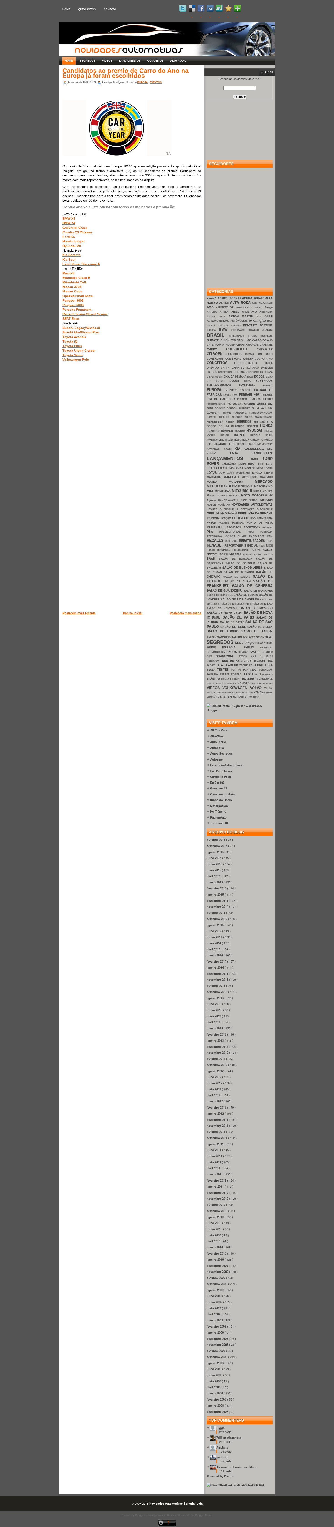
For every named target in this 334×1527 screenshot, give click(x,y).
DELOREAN (256, 372)
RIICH (269, 545)
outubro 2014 (216, 912)
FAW (235, 394)
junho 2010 (215, 1229)
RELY (270, 540)
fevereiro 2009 (217, 1326)
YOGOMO (212, 697)
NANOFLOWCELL (229, 500)
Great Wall (260, 408)
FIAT (258, 394)
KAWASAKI (215, 449)
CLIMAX (251, 354)
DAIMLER (267, 368)
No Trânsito (218, 811)
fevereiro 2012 (217, 1107)
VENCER (231, 683)
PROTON (267, 527)
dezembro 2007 (218, 1411)
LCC (262, 464)
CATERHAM (214, 345)
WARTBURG (214, 692)
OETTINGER (249, 509)
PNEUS (213, 522)
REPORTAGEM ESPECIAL (242, 545)
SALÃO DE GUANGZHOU (225, 590)
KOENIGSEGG (255, 448)
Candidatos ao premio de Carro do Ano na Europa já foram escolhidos (125, 73)
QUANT (243, 536)
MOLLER (268, 491)
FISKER (243, 399)
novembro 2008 (218, 1344)
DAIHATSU (253, 367)
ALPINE (224, 303)
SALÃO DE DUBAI (239, 581)
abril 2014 (214, 949)
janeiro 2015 (216, 894)
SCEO (252, 637)
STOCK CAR (250, 656)
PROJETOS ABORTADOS (244, 527)
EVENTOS (156, 82)
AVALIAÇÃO (258, 320)
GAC (241, 404)
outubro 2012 (216, 1058)
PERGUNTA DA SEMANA (255, 513)
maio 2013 (214, 1016)
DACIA (268, 363)
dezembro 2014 (218, 900)
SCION (260, 637)
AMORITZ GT (225, 307)
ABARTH (223, 298)
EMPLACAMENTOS (223, 385)
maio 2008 (214, 1381)
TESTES (224, 669)
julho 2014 (214, 931)
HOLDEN (253, 426)
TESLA (212, 670)
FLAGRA (256, 399)
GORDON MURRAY (239, 408)
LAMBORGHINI (262, 453)
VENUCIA (256, 683)
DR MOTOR (218, 381)
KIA (239, 448)
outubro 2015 (216, 839)
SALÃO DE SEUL (233, 627)
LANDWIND (230, 464)
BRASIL (218, 335)
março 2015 (215, 882)
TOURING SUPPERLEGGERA (225, 674)
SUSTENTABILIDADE (238, 660)
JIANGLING (255, 444)
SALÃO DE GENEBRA (252, 585)
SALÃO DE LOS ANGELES (240, 599)
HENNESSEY (216, 421)
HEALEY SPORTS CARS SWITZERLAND (246, 417)
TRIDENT (226, 678)
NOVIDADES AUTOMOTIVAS (252, 504)
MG (270, 486)
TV (257, 678)
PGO (253, 518)
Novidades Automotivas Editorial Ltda (176, 1503)
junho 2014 (215, 937)
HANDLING (241, 412)
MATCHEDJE (251, 477)
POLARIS (225, 522)
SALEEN (212, 637)
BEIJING (237, 325)
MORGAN (223, 495)
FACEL (227, 394)
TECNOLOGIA (263, 665)
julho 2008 (214, 1369)
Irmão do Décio (221, 800)
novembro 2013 (218, 979)
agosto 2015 (215, 852)
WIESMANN (229, 692)
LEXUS (212, 468)
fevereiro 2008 (217, 1399)
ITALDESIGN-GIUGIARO (249, 440)
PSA (213, 531)
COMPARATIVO (264, 358)
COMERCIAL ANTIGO (240, 358)
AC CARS (235, 298)
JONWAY (267, 444)
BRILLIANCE (238, 336)
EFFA (250, 381)
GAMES (250, 403)
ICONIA (213, 435)
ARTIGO (213, 316)
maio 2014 (214, 943)
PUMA (253, 531)
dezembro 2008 (218, 1338)
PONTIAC (239, 522)
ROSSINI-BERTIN (231, 554)
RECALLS (216, 540)
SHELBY (252, 647)
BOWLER (255, 330)
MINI (211, 491)
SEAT (269, 637)
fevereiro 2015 (217, 888)
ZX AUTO (254, 697)
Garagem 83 (218, 788)
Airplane (222, 1447)
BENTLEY (251, 325)
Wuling (249, 692)
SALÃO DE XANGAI (257, 631)
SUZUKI (261, 660)
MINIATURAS (223, 491)
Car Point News (221, 771)
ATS (260, 316)
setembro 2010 (217, 1211)
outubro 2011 (216, 1131)
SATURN (236, 637)
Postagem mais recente (78, 613)
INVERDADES (216, 440)
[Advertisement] (145, 639)
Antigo (268, 307)
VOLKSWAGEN (236, 687)
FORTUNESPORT (217, 404)
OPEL (211, 513)
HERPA (231, 421)
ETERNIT (267, 385)
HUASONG (214, 431)
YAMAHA (260, 692)
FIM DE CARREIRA (222, 399)
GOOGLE (221, 408)
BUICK (225, 340)
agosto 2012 (215, 1071)
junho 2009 (215, 1302)
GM (270, 403)
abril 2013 (214, 1022)
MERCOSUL (246, 486)
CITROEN (216, 353)
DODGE (260, 376)
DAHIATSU (239, 368)
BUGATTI (213, 340)
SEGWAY (260, 643)
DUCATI (236, 381)
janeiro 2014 (216, 967)
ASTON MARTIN (242, 316)
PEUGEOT (241, 517)
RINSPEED (224, 550)
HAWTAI (213, 417)
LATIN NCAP (248, 464)
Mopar (212, 495)
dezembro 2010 (218, 1192)
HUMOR (241, 431)
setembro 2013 (217, 992)
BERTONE (266, 325)
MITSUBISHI (242, 490)
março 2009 (215, 1320)
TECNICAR (246, 665)
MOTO (246, 495)
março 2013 (215, 1028)
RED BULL (232, 540)
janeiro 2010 (216, 1259)
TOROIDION (266, 669)
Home (66, 9)
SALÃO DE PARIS (239, 617)
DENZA (268, 372)
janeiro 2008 (216, 1405)
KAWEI (229, 449)
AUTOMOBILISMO (218, 321)
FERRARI (246, 394)
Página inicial (132, 613)
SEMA (269, 643)
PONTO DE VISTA (260, 522)
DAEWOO (214, 368)
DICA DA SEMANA (235, 376)
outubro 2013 (216, 985)
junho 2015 (215, 864)
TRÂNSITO (214, 679)
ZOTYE (244, 697)
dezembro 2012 (218, 1046)
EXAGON (246, 390)
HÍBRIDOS (245, 421)
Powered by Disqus (220, 1476)
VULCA (268, 688)
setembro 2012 (217, 1065)
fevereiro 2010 (217, 1253)
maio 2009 (214, 1308)
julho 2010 (214, 1223)
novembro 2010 (218, 1198)
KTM (270, 449)
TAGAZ (211, 665)
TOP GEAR (251, 670)
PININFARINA (265, 518)
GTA (270, 408)
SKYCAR (244, 652)
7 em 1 (212, 298)
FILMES (268, 395)
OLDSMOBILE (265, 509)
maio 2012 (214, 1089)
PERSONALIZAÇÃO (219, 518)
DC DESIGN (225, 372)
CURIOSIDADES (249, 363)
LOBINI (268, 468)
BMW (225, 329)
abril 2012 (214, 1095)
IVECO (268, 440)
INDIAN (227, 435)
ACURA (247, 298)
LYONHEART (244, 472)
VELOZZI (221, 683)
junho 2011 (215, 1156)
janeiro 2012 (216, 1113)
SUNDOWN (214, 661)
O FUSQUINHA (230, 509)
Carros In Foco (220, 776)
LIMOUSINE (235, 468)
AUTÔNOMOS (239, 321)
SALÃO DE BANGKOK (237, 559)
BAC (270, 321)
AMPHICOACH (244, 307)
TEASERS (231, 665)
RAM (270, 536)
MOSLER (235, 495)
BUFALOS (266, 336)
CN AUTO (265, 354)
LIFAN (223, 468)
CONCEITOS (155, 60)
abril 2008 (214, 1387)
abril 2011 (214, 1168)
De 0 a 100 (217, 782)
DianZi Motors (215, 376)
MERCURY (261, 486)
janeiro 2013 (216, 1040)
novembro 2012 (218, 1052)
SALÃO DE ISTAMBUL (220, 595)
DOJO (269, 376)
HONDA (266, 425)
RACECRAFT (258, 536)
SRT (211, 656)
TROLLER (247, 678)
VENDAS (244, 683)
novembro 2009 (218, 1271)
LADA (241, 453)
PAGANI (232, 513)
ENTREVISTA (250, 385)
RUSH (259, 554)
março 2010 (215, 1247)
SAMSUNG (224, 637)
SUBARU (266, 656)
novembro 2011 (218, 1125)
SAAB (213, 558)
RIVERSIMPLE (241, 550)
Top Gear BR (219, 823)
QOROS (231, 536)
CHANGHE (266, 345)
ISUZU (229, 440)
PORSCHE (217, 526)
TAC (270, 661)
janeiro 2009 (216, 1332)
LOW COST (227, 473)
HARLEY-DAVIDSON (261, 412)
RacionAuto (218, 817)
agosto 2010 (215, 1217)
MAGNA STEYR (262, 473)
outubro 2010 (216, 1204)
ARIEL (236, 312)
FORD (268, 398)
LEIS (269, 463)
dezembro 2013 (218, 973)
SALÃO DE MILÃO (261, 604)
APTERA (213, 311)
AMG (211, 307)
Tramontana (266, 674)
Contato (110, 9)
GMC (211, 408)
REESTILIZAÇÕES (253, 540)
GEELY (262, 403)
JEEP (232, 444)
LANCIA (256, 459)
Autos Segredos (221, 753)
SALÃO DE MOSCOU (256, 608)
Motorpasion (219, 806)
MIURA (258, 491)
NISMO (254, 500)
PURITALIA (266, 531)
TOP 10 (237, 670)
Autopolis (217, 748)
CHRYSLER (265, 349)
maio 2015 (214, 870)
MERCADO (264, 481)
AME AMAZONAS (262, 303)
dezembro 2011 (218, 1119)
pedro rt (221, 1457)
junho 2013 (215, 1010)
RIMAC (212, 550)
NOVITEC (213, 509)
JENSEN (242, 444)
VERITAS (267, 683)
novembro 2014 (218, 906)
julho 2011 (214, 1150)
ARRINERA (266, 311)
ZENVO (234, 697)
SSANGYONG (227, 656)
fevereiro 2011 (217, 1180)
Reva (262, 545)
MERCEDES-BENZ (222, 486)
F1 (271, 390)
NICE (245, 500)
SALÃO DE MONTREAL (223, 608)
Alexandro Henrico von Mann (236, 1467)
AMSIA (259, 307)
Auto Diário (218, 742)
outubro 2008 (216, 1350)
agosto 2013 (215, 998)
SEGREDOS (87, 60)
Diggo (220, 1428)
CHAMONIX (229, 344)
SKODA (232, 652)
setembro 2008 (217, 1357)
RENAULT (216, 545)
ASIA (223, 316)
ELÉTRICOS (264, 380)
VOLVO (257, 687)
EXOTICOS (260, 390)
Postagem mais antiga (185, 613)
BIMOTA (213, 330)
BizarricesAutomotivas (226, 765)
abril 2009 (214, 1314)
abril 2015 (214, 876)
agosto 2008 (215, 1363)
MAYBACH (266, 477)
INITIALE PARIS (261, 435)
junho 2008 (215, 1375)
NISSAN (266, 499)
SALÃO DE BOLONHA (241, 563)
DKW (250, 376)
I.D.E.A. (268, 431)
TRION (236, 678)
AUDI (268, 316)
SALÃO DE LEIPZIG (246, 595)
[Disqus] (131, 430)
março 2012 (215, 1101)
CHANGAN (253, 345)
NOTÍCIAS (225, 504)
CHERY (216, 349)
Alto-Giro (216, 736)
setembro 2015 (217, 846)
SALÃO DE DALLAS (238, 576)
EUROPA (142, 82)
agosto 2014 (215, 925)
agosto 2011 (215, 1144)
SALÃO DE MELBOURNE (234, 604)
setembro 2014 (217, 919)
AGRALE (259, 298)
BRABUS (267, 330)
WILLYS (240, 692)
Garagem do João (222, 794)
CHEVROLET (241, 349)
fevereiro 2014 (217, 961)
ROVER (248, 554)
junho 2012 (215, 1083)
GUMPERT (215, 413)
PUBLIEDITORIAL (233, 532)
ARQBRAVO (251, 312)
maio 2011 (214, 1162)
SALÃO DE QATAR (233, 622)
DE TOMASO (241, 372)
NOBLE (212, 504)
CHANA (241, 345)
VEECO (211, 683)
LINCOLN (248, 468)
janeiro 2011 (216, 1186)
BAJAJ (212, 325)
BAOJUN (224, 325)
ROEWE (257, 550)
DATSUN (212, 372)
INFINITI (242, 435)
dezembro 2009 (218, 1265)
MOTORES (260, 495)
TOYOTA (252, 673)
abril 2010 (214, 1241)
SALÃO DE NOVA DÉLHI (225, 612)
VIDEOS (107, 60)
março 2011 (215, 1174)
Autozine (216, 759)
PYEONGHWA (216, 536)
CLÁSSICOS (235, 354)
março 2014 (215, 955)
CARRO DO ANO (262, 340)
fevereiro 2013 (217, 1034)
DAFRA (226, 367)
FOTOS (233, 404)
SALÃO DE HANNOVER (258, 590)
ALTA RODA (178, 60)
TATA (220, 665)
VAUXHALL (266, 679)
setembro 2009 (217, 1284)
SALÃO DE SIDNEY (260, 627)
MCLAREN (242, 481)
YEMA (269, 692)
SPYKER (267, 652)
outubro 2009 (216, 1277)
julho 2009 (214, 1296)
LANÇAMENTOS (129, 60)
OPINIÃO (221, 513)
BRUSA (254, 336)
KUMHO (218, 453)
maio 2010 (214, 1235)
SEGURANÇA (244, 642)
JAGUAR (221, 444)
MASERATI (233, 477)
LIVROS (259, 468)
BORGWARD (239, 330)
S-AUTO (268, 554)
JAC (210, 444)
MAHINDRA (215, 477)
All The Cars (218, 730)
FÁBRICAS (215, 394)
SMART (256, 652)
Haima (228, 413)
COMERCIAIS (216, 358)
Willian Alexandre (228, 1437)
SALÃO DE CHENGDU (240, 572)
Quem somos (87, 9)
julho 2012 (214, 1077)
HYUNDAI (255, 430)
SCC (246, 637)
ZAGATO (223, 697)
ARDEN (226, 311)
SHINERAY (266, 647)
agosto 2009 (215, 1290)
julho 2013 (214, 1004)
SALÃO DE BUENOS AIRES (243, 567)
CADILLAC (244, 340)
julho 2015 (214, 858)
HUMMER (228, 431)
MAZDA (218, 481)
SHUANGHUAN (217, 652)
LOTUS (213, 472)
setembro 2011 (217, 1138)
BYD (234, 340)
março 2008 (215, 1393)
